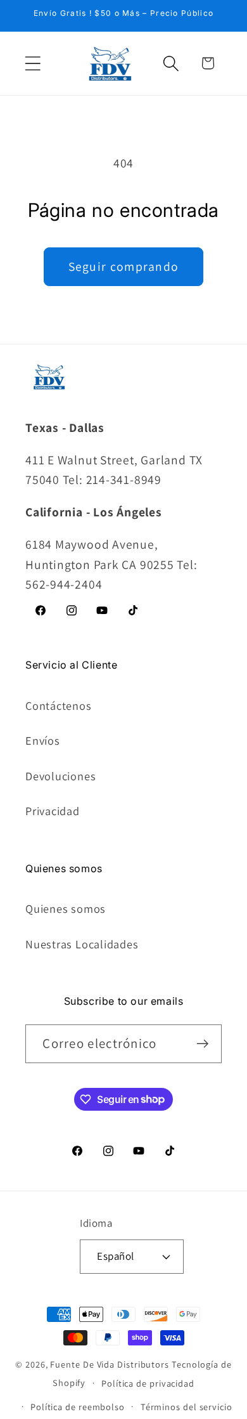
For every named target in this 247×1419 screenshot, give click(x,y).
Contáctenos (58, 705)
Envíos (42, 740)
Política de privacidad (147, 1383)
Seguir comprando (123, 266)
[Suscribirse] (203, 1043)
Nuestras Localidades (82, 943)
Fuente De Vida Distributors (109, 1364)
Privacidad (52, 810)
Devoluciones (60, 775)
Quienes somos (65, 908)
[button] (33, 63)
